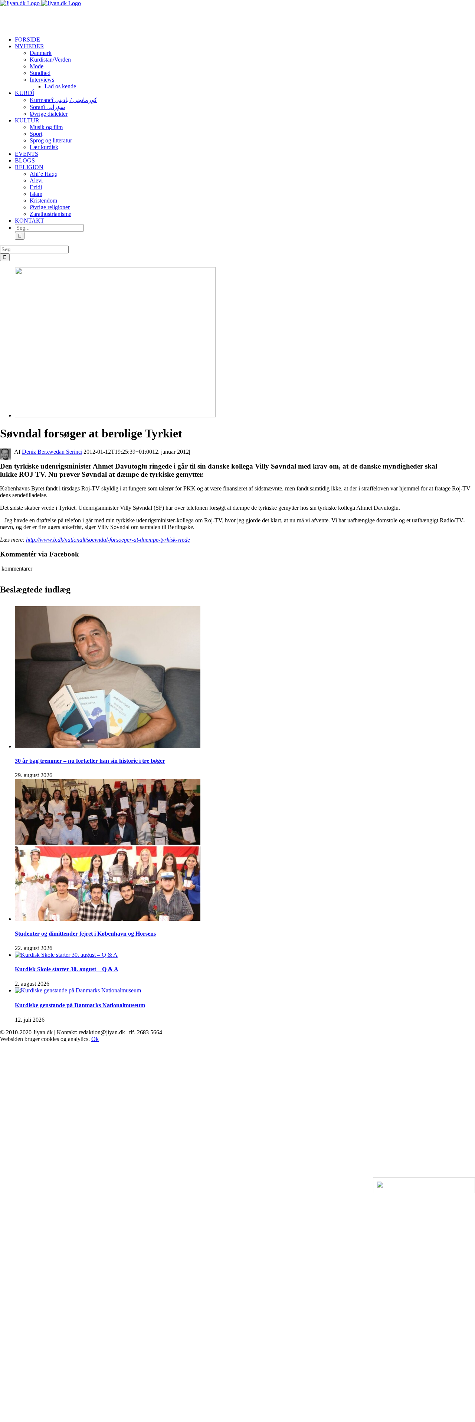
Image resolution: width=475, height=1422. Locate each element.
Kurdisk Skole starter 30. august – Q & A (66, 969)
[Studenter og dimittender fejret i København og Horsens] (107, 919)
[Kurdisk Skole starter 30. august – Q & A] (66, 955)
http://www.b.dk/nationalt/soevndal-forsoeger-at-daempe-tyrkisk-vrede (108, 539)
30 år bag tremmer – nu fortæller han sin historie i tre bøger (90, 761)
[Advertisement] (87, 18)
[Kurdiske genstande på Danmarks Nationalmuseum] (78, 990)
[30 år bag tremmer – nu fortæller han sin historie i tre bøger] (107, 746)
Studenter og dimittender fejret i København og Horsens (85, 933)
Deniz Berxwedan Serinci (52, 452)
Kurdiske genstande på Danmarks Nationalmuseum (80, 1005)
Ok (95, 1039)
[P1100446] (115, 415)
